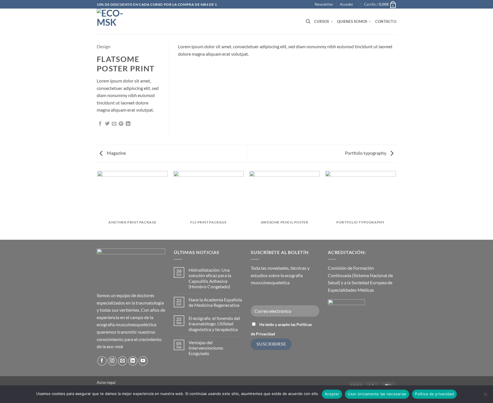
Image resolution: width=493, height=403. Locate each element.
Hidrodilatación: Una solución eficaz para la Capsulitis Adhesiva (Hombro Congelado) (210, 278)
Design (103, 46)
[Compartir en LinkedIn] (128, 123)
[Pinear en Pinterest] (121, 123)
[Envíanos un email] (122, 361)
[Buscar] (308, 21)
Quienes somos (352, 21)
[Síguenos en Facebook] (102, 361)
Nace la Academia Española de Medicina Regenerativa (215, 302)
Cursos (321, 21)
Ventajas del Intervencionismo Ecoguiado (206, 348)
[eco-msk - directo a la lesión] (125, 21)
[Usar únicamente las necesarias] (485, 395)
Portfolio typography (366, 153)
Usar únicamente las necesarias (377, 394)
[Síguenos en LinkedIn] (133, 361)
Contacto (385, 21)
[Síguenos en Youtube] (143, 361)
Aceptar (332, 394)
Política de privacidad (434, 394)
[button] (324, 4)
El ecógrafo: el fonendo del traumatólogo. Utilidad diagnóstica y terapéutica (214, 323)
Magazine (116, 153)
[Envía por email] (114, 123)
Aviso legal (106, 382)
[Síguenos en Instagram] (112, 361)
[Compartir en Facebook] (100, 123)
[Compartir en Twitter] (107, 123)
